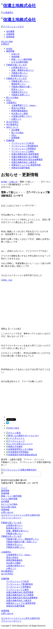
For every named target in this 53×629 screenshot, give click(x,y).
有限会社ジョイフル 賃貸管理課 (26, 165)
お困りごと (16, 119)
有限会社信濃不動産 (20, 168)
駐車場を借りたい (19, 76)
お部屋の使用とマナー (21, 116)
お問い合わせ (7, 512)
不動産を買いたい (19, 73)
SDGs (13, 135)
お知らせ (15, 54)
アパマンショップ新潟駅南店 (24, 146)
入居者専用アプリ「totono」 (24, 105)
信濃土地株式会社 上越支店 (24, 162)
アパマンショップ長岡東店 (23, 149)
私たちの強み (17, 133)
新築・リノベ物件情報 (21, 59)
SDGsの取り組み (8, 507)
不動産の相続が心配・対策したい (21, 542)
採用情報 (10, 37)
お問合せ (5, 44)
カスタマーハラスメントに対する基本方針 (20, 515)
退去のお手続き (18, 108)
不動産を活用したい (20, 95)
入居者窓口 (6, 552)
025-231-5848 (7, 41)
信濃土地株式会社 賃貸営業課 (25, 154)
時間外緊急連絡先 (19, 111)
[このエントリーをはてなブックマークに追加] (7, 423)
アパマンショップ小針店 (22, 143)
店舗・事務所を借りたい (22, 70)
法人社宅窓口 (7, 574)
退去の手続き (12, 557)
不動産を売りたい (19, 92)
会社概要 (10, 31)
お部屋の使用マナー (15, 566)
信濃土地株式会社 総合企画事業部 (27, 159)
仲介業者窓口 (7, 571)
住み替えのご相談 (19, 113)
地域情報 (15, 56)
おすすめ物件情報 (19, 62)
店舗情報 (10, 34)
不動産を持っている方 (11, 536)
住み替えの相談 (13, 563)
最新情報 (5, 490)
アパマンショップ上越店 (22, 151)
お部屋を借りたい (19, 67)
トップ (4, 488)
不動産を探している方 (11, 523)
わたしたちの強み (9, 504)
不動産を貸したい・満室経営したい (22, 539)
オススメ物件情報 (9, 499)
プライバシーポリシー (11, 518)
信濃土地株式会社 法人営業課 (25, 157)
